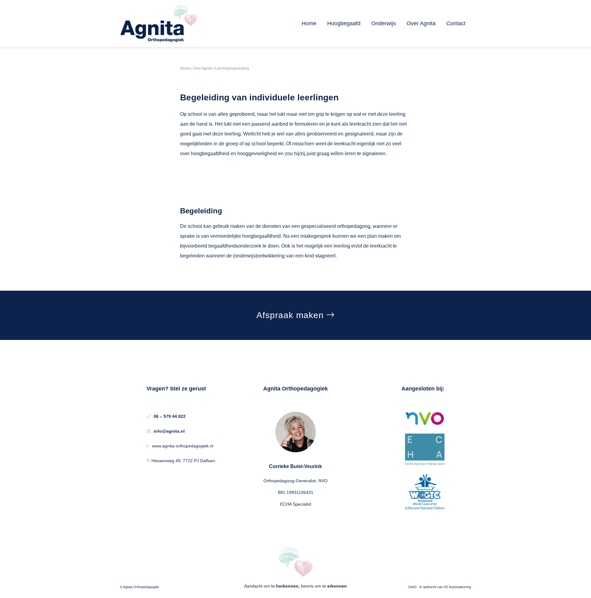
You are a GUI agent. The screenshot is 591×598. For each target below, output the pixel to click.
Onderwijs (383, 23)
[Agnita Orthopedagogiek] (159, 23)
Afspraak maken (291, 315)
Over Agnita (421, 23)
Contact (455, 23)
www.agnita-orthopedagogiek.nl (182, 445)
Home (309, 23)
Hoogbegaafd (343, 23)
